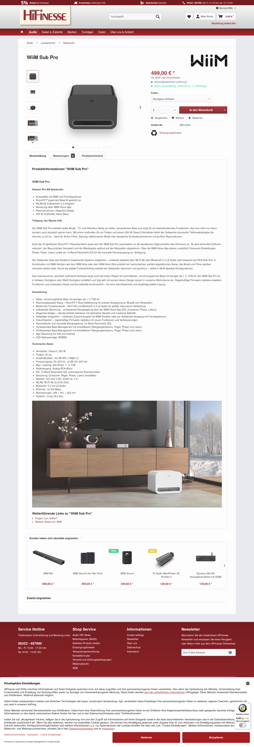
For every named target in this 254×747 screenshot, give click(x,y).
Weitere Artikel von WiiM (48, 521)
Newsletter (133, 639)
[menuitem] (135, 16)
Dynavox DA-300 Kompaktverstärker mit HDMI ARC (206, 575)
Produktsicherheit (92, 155)
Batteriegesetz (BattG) (85, 639)
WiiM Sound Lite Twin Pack (87, 573)
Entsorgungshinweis (170, 132)
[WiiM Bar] (48, 558)
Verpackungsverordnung (86, 651)
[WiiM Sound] (127, 558)
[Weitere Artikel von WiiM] (209, 61)
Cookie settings (135, 635)
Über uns (132, 643)
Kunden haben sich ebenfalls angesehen (54, 538)
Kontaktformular (81, 655)
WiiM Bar (48, 573)
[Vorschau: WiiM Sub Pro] (33, 76)
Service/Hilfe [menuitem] (225, 8)
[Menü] (248, 704)
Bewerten (197, 118)
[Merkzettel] (189, 16)
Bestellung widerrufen (224, 23)
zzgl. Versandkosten (171, 77)
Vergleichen (160, 118)
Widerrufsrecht (81, 663)
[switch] (242, 725)
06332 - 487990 (30, 643)
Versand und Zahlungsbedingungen (92, 659)
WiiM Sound (127, 573)
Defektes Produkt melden (86, 643)
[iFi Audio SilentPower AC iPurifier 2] (166, 558)
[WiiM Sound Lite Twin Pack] (88, 558)
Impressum (133, 651)
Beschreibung (38, 155)
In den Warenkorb (201, 110)
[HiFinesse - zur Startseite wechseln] (46, 15)
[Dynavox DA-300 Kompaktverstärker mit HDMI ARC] (206, 558)
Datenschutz (134, 647)
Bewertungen (63, 155)
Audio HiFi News (82, 635)
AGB (75, 668)
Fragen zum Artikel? (46, 518)
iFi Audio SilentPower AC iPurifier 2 (166, 575)
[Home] (22, 32)
